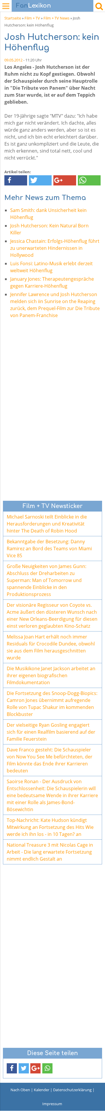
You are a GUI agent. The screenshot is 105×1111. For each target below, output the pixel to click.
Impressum (52, 1103)
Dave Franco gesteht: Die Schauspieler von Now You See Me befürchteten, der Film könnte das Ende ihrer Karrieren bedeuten (49, 760)
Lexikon (33, 5)
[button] (15, 180)
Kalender (41, 1089)
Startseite (12, 18)
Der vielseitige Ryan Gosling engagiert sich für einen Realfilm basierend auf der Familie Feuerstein (51, 732)
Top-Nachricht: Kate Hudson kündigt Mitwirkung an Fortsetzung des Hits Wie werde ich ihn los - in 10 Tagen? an (50, 827)
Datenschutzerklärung (72, 1089)
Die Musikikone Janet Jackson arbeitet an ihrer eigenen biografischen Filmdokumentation (51, 675)
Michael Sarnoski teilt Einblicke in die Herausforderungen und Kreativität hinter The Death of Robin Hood (47, 524)
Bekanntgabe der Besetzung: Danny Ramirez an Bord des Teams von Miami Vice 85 (49, 548)
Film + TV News (56, 18)
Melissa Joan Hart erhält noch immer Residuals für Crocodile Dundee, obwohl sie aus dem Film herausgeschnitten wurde (51, 647)
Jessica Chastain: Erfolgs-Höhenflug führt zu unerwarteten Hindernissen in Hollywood (54, 248)
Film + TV (32, 18)
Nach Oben (20, 1089)
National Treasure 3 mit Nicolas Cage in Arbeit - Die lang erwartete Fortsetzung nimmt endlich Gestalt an (50, 852)
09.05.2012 (13, 60)
